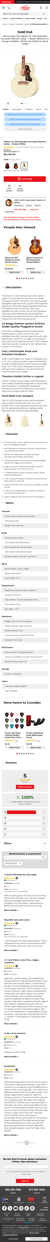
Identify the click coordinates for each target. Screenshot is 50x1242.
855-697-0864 (20, 210)
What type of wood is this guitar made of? (25, 114)
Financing (31, 1202)
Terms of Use (34, 1233)
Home (4, 24)
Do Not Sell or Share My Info (20, 1219)
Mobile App (44, 1202)
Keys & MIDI (30, 18)
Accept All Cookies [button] (36, 1239)
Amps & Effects (16, 18)
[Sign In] (40, 7)
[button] (25, 287)
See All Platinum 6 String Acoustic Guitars (22, 220)
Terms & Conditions (17, 1214)
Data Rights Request (31, 1219)
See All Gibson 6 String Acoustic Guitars (21, 217)
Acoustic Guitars (22, 24)
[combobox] (13, 863)
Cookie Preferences (10, 1235)
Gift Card (4, 1202)
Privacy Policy (24, 1227)
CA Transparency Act (8, 1219)
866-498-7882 (13, 1189)
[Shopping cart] (46, 7)
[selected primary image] (25, 76)
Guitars (5, 18)
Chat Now (34, 210)
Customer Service (18, 1202)
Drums (39, 18)
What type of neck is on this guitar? (25, 124)
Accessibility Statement (40, 1214)
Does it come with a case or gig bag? (25, 119)
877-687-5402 (37, 1189)
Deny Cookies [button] (13, 1239)
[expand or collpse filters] (44, 843)
